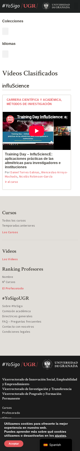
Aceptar (14, 443)
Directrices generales (17, 316)
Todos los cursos (14, 220)
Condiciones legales (16, 332)
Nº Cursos (9, 282)
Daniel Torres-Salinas (24, 172)
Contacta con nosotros (18, 327)
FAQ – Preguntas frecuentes (22, 321)
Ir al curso (11, 182)
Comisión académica (16, 311)
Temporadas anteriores (18, 225)
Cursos (7, 408)
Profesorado (11, 413)
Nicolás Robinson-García (36, 176)
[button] (76, 6)
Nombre (7, 277)
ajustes (60, 435)
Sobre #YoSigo (12, 306)
